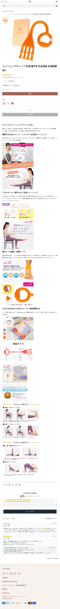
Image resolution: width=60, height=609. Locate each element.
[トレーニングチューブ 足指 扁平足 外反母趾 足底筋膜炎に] (31, 40)
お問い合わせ (6, 593)
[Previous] (12, 39)
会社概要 (4, 578)
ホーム (10, 14)
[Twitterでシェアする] (9, 485)
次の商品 (10, 11)
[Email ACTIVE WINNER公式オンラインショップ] (19, 573)
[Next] (51, 39)
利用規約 (4, 589)
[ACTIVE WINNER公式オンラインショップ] (30, 1)
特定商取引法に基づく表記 (9, 581)
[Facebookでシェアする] (12, 485)
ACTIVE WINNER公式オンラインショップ (13, 77)
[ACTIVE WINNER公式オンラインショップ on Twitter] (4, 573)
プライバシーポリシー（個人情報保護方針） (14, 585)
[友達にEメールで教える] (19, 485)
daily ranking (16, 14)
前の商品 (4, 11)
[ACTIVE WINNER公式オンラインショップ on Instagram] (15, 573)
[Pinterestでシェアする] (16, 485)
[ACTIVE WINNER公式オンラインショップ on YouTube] (11, 573)
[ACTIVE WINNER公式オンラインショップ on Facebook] (8, 573)
